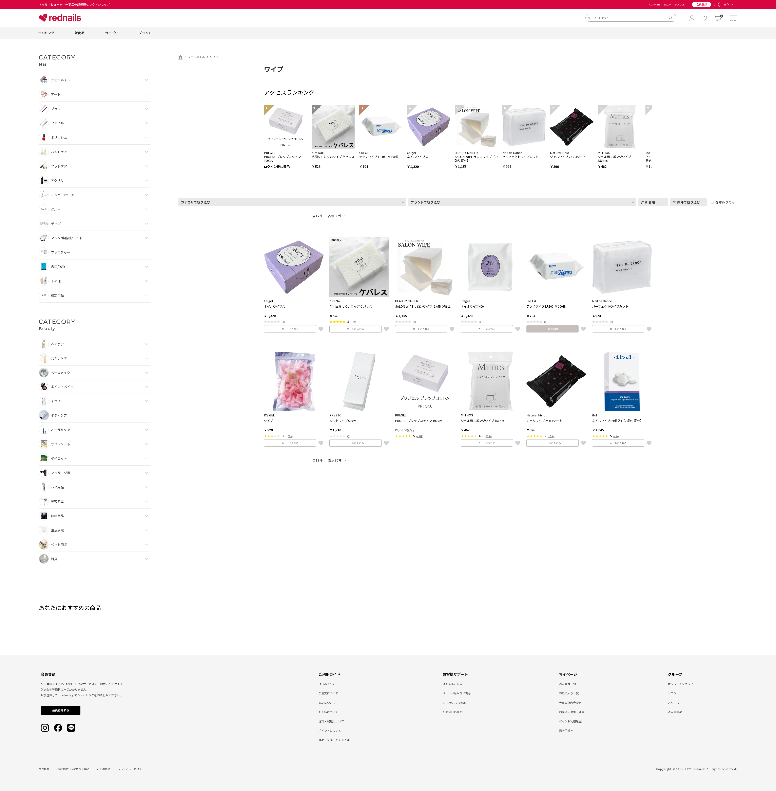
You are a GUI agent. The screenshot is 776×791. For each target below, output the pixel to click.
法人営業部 (675, 712)
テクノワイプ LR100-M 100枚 (546, 306)
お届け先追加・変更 (571, 712)
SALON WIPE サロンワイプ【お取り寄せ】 (424, 306)
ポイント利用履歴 (570, 721)
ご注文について (328, 693)
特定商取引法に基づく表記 (73, 769)
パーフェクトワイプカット (610, 306)
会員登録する (60, 710)
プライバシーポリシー (131, 769)
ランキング (46, 32)
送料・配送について (331, 721)
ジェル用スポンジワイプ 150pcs (483, 421)
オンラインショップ (680, 684)
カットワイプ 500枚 (342, 421)
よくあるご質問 (452, 684)
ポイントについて (329, 731)
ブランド (145, 32)
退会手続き (566, 731)
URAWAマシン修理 (455, 703)
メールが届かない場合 (457, 693)
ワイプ (268, 421)
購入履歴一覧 (567, 684)
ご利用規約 (103, 769)
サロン (672, 693)
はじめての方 (326, 684)
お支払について (328, 712)
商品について (326, 703)
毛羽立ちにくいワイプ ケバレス (350, 306)
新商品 (79, 32)
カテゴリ (111, 32)
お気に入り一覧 (569, 693)
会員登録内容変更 (570, 703)
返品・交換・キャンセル (334, 740)
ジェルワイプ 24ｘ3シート (544, 421)
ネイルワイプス (274, 306)
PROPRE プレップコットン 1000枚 (418, 421)
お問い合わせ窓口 (454, 712)
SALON (667, 4)
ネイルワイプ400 (472, 306)
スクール (673, 703)
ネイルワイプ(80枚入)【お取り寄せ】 (617, 421)
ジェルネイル (196, 57)
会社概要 (44, 769)
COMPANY (654, 4)
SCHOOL (679, 4)
